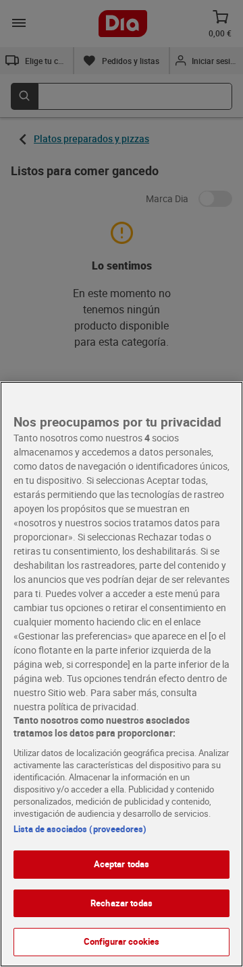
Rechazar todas (121, 903)
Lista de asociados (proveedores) (80, 829)
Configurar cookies (121, 941)
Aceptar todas (122, 864)
